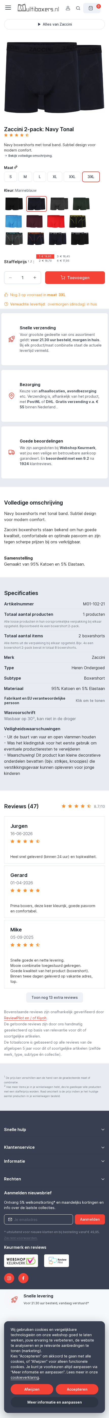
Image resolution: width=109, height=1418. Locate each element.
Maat (9, 167)
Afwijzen (32, 1389)
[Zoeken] (78, 8)
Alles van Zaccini (57, 24)
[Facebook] (23, 1278)
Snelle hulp (15, 1129)
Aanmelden (90, 1219)
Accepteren (77, 1389)
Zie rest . (21, 1238)
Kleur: (20, 190)
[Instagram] (9, 1278)
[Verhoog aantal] (35, 278)
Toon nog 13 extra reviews (54, 997)
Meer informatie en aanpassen (54, 1402)
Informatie (14, 1161)
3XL (91, 177)
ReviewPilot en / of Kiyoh (25, 1018)
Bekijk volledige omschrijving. (30, 156)
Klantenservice (19, 1147)
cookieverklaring (25, 1377)
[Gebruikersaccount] (68, 8)
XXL (72, 177)
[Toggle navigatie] (8, 7)
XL (55, 177)
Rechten (12, 1178)
